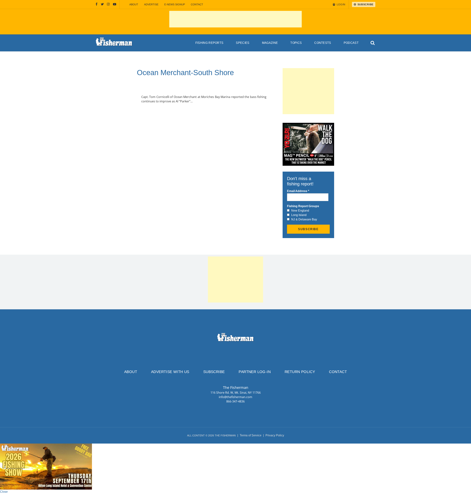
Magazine (270, 42)
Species (242, 42)
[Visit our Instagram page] (108, 4)
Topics (296, 42)
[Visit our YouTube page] (114, 4)
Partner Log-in (255, 372)
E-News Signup (174, 4)
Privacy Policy (274, 435)
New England (300, 210)
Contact (197, 4)
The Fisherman (114, 42)
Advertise (151, 4)
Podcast (351, 42)
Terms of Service (250, 435)
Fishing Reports (209, 42)
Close (4, 491)
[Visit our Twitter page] (102, 4)
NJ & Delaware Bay (304, 219)
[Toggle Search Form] (372, 43)
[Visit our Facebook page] (97, 4)
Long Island (299, 215)
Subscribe (214, 372)
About (133, 4)
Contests (322, 42)
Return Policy (300, 372)
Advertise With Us (170, 372)
